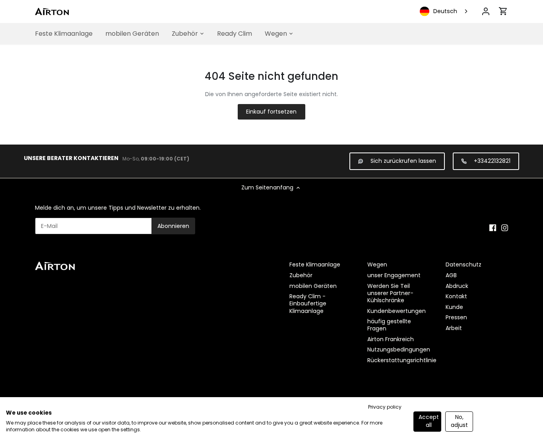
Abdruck (457, 286)
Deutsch (445, 11)
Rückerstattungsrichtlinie (401, 360)
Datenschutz (463, 264)
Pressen (456, 317)
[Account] (486, 11)
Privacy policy (384, 406)
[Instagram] (504, 228)
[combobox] (444, 11)
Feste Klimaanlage (314, 264)
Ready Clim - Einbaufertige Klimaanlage (307, 303)
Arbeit (454, 328)
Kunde (454, 307)
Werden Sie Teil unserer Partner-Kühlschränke (390, 293)
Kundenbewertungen (396, 311)
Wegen (377, 264)
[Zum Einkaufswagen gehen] (503, 11)
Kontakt (456, 296)
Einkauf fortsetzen (271, 112)
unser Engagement (394, 275)
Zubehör (300, 275)
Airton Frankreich (390, 339)
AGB (451, 275)
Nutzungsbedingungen (398, 349)
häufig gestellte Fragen (389, 324)
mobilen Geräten (313, 286)
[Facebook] (492, 228)
